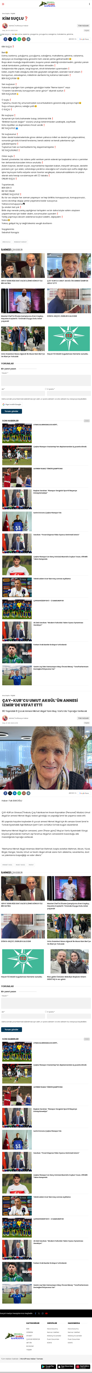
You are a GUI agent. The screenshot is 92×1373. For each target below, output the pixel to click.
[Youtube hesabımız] (46, 1313)
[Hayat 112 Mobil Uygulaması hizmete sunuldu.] (69, 338)
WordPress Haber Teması (31, 1359)
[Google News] (84, 39)
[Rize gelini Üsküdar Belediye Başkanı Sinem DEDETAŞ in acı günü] (69, 961)
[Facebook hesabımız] (35, 1313)
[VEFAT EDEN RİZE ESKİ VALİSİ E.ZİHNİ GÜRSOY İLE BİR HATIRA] (23, 265)
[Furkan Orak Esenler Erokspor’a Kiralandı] (17, 663)
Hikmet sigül (7, 865)
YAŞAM (86, 30)
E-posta (51, 389)
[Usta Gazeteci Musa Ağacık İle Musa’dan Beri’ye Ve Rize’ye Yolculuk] (23, 338)
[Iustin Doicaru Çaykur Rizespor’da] (17, 531)
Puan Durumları (53, 1339)
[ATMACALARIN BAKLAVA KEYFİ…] (17, 442)
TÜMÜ (87, 421)
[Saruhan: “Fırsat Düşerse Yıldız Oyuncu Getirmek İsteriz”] (17, 553)
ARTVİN (29, 1343)
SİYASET (29, 1336)
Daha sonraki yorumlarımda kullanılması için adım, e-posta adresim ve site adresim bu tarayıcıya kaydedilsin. (44, 399)
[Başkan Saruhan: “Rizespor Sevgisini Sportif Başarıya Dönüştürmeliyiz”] (17, 509)
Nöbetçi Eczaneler (54, 1336)
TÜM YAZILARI (83, 26)
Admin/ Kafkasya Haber (18, 26)
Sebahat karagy (21, 242)
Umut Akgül (21, 865)
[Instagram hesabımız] (43, 1313)
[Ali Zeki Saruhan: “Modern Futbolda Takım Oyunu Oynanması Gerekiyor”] (17, 641)
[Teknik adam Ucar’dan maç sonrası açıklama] (17, 597)
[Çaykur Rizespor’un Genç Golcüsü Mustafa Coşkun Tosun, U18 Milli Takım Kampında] (17, 575)
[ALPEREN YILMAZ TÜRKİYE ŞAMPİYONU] (17, 487)
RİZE (27, 1329)
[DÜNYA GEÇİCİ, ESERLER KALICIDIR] (69, 301)
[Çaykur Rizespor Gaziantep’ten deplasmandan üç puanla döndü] (17, 465)
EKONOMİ (29, 1346)
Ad (3, 389)
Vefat (32, 865)
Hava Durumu (52, 1329)
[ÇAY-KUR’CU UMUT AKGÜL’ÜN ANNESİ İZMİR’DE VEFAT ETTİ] (69, 265)
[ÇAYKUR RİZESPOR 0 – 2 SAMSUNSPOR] (17, 619)
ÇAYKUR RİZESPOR (33, 1339)
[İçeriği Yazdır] (28, 39)
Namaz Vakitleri (53, 1332)
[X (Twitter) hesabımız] (39, 1313)
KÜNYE (49, 1343)
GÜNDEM (29, 1332)
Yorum (5, 373)
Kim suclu (6, 242)
